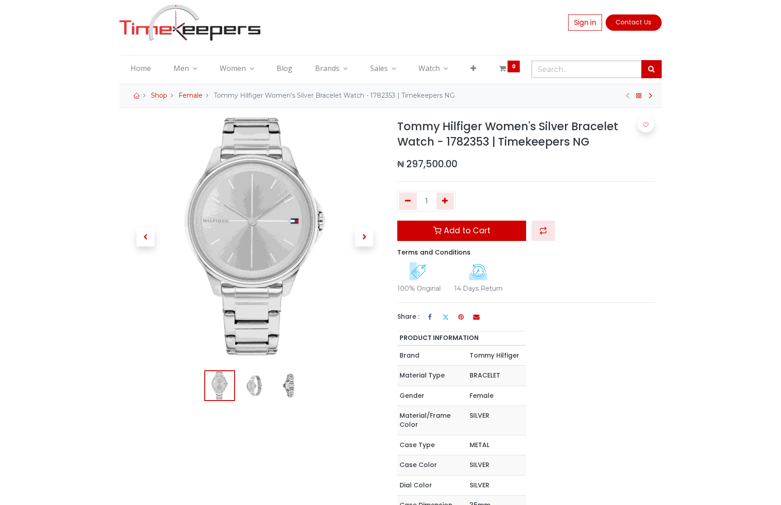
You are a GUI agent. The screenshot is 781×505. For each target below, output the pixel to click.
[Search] (651, 69)
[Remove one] (408, 201)
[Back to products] (639, 96)
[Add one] (445, 201)
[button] (473, 68)
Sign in (585, 22)
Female (190, 95)
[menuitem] (140, 68)
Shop (159, 95)
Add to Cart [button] (466, 230)
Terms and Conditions (433, 252)
